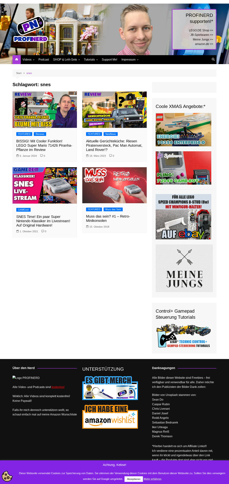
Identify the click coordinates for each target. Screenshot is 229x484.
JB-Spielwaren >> (201, 34)
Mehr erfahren (152, 478)
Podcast (43, 59)
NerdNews (110, 134)
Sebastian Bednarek (165, 422)
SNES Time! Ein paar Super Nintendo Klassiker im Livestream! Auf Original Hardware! (43, 221)
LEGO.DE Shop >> (201, 30)
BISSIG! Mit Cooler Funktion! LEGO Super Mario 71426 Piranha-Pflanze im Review (44, 145)
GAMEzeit (23, 209)
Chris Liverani (161, 408)
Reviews (40, 134)
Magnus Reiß (160, 431)
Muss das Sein (113, 209)
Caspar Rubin (161, 404)
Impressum (128, 59)
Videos (27, 59)
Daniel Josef (160, 413)
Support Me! (109, 59)
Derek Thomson (162, 436)
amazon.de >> (204, 43)
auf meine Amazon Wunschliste (57, 414)
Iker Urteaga (160, 427)
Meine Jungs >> (203, 39)
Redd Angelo (160, 417)
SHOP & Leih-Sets (65, 59)
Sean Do (157, 399)
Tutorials (89, 59)
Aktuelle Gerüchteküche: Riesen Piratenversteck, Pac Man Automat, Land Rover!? (114, 145)
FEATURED (24, 134)
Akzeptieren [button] (133, 479)
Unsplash (172, 394)
